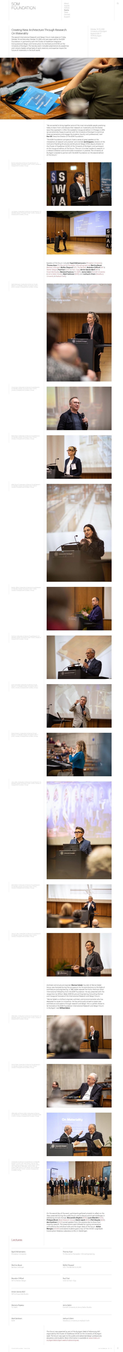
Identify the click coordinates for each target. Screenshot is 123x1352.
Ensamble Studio (53, 272)
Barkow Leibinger (53, 267)
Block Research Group (66, 1220)
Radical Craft (60, 276)
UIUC (68, 270)
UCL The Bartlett (80, 267)
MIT (102, 267)
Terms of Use (27, 1348)
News (66, 12)
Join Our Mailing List (102, 1348)
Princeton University (94, 263)
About (66, 3)
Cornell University (98, 272)
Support (67, 17)
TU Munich (62, 265)
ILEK (101, 1218)
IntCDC (56, 1229)
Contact (67, 14)
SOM (77, 274)
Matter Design (52, 270)
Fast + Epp (75, 270)
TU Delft (77, 272)
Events (66, 10)
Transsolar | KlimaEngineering (79, 265)
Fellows (66, 8)
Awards (66, 6)
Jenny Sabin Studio (55, 274)
